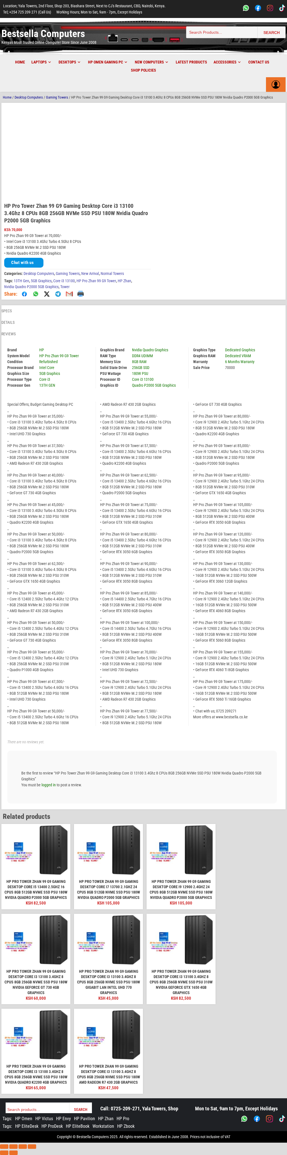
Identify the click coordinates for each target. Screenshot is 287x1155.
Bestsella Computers (43, 34)
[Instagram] (270, 8)
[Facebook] (257, 8)
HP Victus (44, 1118)
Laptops (39, 62)
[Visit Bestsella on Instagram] (269, 1119)
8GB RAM (139, 361)
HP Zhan (124, 281)
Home (20, 62)
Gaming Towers (57, 97)
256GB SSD (140, 367)
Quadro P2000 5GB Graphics (154, 385)
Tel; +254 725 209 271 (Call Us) (27, 12)
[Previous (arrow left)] (4, 1153)
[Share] (22, 1146)
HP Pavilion (84, 1118)
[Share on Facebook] (24, 294)
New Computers (149, 62)
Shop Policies (143, 70)
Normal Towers (112, 273)
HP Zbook (126, 1126)
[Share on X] (47, 294)
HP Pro (123, 1118)
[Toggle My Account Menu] (276, 84)
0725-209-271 (125, 1108)
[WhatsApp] (245, 8)
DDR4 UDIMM (142, 356)
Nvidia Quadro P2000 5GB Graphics (31, 286)
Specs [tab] (6, 311)
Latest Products (191, 62)
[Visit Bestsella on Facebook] (256, 1119)
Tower (65, 286)
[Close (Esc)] (32, 1146)
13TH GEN (47, 385)
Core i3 (44, 379)
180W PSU (140, 373)
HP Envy (63, 1118)
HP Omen (23, 1118)
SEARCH (271, 32)
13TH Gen (21, 281)
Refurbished (48, 361)
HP (41, 350)
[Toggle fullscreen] (13, 1146)
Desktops (67, 62)
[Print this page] (80, 294)
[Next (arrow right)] (13, 1153)
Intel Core (46, 367)
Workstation (103, 1126)
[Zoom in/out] (4, 1146)
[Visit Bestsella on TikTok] (282, 1119)
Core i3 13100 (64, 281)
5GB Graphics (41, 281)
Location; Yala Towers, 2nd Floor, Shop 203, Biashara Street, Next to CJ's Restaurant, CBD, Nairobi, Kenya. (84, 6)
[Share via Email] (69, 294)
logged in (48, 785)
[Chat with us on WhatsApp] (244, 1119)
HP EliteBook (77, 1126)
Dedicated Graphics (240, 350)
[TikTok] (282, 8)
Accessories (225, 62)
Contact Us (258, 62)
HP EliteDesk (26, 1126)
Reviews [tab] (8, 334)
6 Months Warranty (239, 361)
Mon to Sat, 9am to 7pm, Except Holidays (236, 1108)
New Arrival (90, 273)
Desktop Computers (29, 97)
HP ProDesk (52, 1126)
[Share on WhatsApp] (35, 294)
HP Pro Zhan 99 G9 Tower (96, 281)
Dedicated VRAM (238, 356)
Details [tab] (8, 322)
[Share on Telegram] (58, 294)
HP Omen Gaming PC (105, 62)
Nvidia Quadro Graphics (150, 350)
